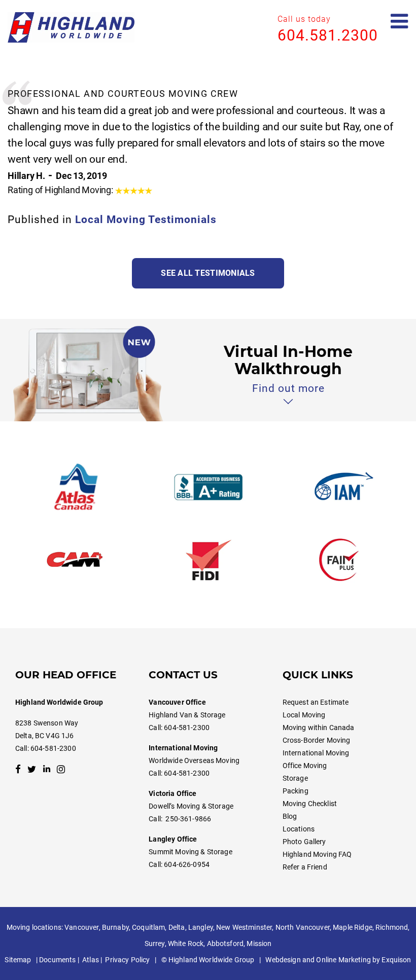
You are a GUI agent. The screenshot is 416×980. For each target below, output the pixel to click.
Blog (290, 816)
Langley (200, 927)
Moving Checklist (310, 804)
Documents (57, 960)
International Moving (316, 753)
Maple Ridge (352, 927)
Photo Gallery (304, 842)
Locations (299, 829)
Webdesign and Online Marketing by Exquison (338, 960)
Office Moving (305, 765)
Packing (295, 791)
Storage (295, 778)
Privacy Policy (127, 960)
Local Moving (304, 715)
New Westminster (244, 927)
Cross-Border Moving (317, 740)
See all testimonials (208, 273)
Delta (176, 927)
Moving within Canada (319, 727)
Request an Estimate (316, 702)
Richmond (391, 927)
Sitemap (18, 960)
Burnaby (115, 927)
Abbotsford (225, 943)
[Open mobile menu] (399, 21)
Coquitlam (148, 927)
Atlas (90, 960)
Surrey (155, 943)
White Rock (185, 943)
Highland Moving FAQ (317, 854)
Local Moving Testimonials (146, 219)
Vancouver (81, 927)
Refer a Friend (305, 867)
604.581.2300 (328, 35)
